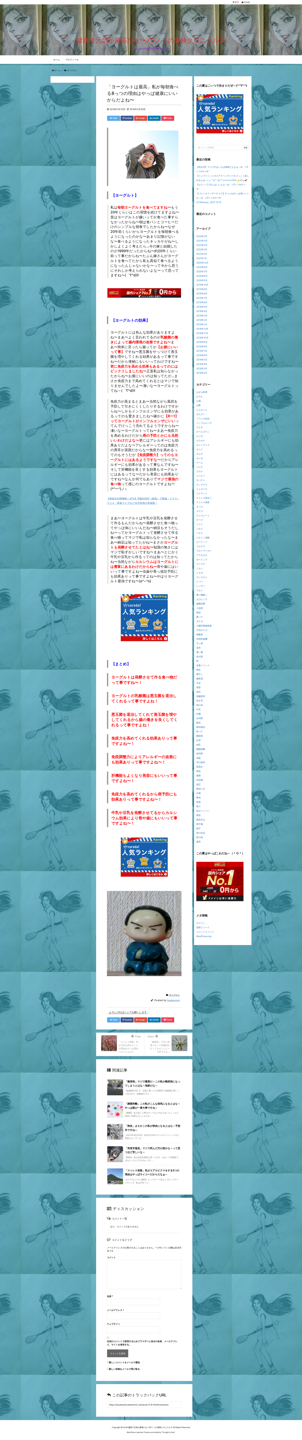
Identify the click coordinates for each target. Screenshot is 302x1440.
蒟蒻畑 (199, 780)
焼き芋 (199, 700)
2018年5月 (201, 359)
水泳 (198, 683)
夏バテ (199, 616)
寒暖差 (199, 634)
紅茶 (198, 740)
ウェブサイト (113, 1324)
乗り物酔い (201, 594)
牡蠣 (198, 713)
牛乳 (198, 709)
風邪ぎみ (200, 819)
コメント (111, 1257)
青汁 (198, 806)
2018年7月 (201, 350)
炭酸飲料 (200, 696)
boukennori (173, 1000)
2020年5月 (201, 280)
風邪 (198, 815)
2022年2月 (201, 249)
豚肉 (198, 797)
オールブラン (203, 431)
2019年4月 (201, 311)
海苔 (198, 687)
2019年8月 (201, 293)
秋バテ (199, 731)
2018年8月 (201, 346)
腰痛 (198, 775)
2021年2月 (201, 253)
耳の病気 (200, 762)
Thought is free (168, 1432)
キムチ (199, 453)
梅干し (199, 674)
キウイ (199, 449)
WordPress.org (203, 936)
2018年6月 (201, 355)
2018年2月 (201, 372)
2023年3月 (201, 240)
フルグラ (200, 546)
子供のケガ (201, 630)
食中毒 (199, 824)
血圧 (198, 784)
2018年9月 (201, 342)
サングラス (201, 484)
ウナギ (199, 427)
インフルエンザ (204, 423)
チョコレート (203, 515)
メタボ (199, 572)
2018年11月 (202, 333)
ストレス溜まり (204, 497)
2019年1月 (201, 324)
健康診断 (200, 603)
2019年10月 (202, 284)
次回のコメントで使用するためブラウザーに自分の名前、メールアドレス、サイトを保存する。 (142, 1343)
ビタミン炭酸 (203, 537)
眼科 (198, 722)
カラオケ (200, 440)
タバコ (199, 506)
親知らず (200, 788)
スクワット (201, 493)
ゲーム (199, 462)
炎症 (198, 691)
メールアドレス (115, 1310)
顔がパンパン (203, 810)
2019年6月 (201, 302)
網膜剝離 (200, 749)
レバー (199, 581)
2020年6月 (201, 276)
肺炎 (198, 771)
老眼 (198, 758)
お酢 (198, 405)
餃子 (198, 828)
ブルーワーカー (204, 550)
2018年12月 (202, 328)
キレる (199, 458)
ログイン (200, 923)
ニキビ (199, 528)
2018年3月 (201, 368)
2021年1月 (201, 258)
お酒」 (199, 401)
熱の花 (199, 705)
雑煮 (198, 802)
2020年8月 (201, 267)
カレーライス (203, 445)
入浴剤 (199, 608)
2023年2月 (201, 245)
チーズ (199, 520)
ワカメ (199, 590)
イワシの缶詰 (203, 418)
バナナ (199, 533)
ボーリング (201, 559)
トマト (199, 524)
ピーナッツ (201, 542)
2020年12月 (202, 262)
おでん (199, 396)
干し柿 (199, 643)
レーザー (200, 586)
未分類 (199, 656)
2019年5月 (201, 306)
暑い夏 (199, 652)
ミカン (199, 568)
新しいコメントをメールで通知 (124, 1362)
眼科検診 (200, 727)
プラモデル (201, 555)
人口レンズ (201, 599)
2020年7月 (201, 271)
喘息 (198, 612)
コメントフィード (205, 931)
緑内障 (199, 753)
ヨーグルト (174, 995)
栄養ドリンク (203, 665)
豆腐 (198, 793)
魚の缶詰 (200, 832)
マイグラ (200, 564)
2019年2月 (201, 320)
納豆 (198, 744)
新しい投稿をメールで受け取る (124, 1369)
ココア (199, 467)
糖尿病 (199, 735)
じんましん (201, 409)
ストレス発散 (203, 502)
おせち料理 (201, 392)
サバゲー (200, 480)
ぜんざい (200, 414)
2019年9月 (201, 289)
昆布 (198, 647)
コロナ (199, 471)
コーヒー (200, 475)
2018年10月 (202, 337)
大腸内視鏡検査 (204, 625)
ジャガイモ (201, 489)
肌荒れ (199, 766)
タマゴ (199, 511)
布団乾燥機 (201, 639)
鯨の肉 (199, 837)
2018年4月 (201, 364)
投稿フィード (203, 927)
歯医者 (199, 678)
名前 (110, 1296)
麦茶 (198, 841)
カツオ (199, 436)
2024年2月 (201, 236)
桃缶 (198, 669)
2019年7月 (201, 298)
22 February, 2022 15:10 (208, 202)
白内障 (199, 718)
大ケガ (199, 621)
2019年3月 (201, 315)
